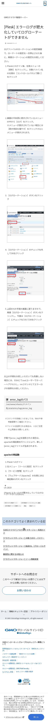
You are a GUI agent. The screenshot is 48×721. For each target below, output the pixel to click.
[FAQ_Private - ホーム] (24, 3)
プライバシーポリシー (14, 717)
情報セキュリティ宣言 (18, 611)
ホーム (4, 611)
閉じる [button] (36, 717)
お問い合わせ (24, 590)
